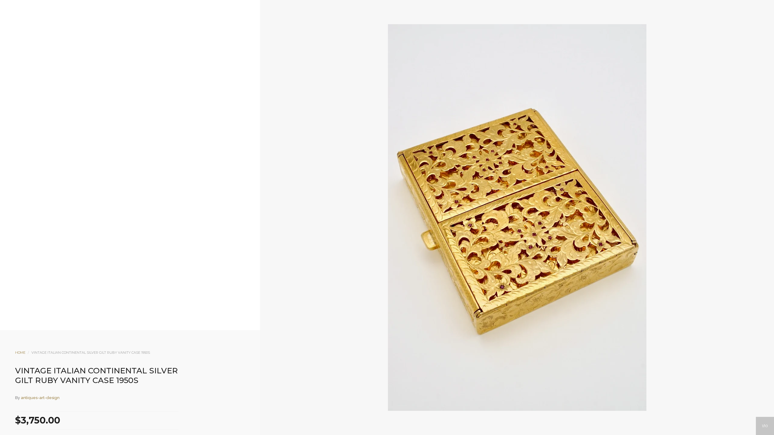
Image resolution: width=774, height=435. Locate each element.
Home (20, 352)
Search (395, 53)
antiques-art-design (40, 397)
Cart (411, 53)
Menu (362, 53)
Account (378, 53)
